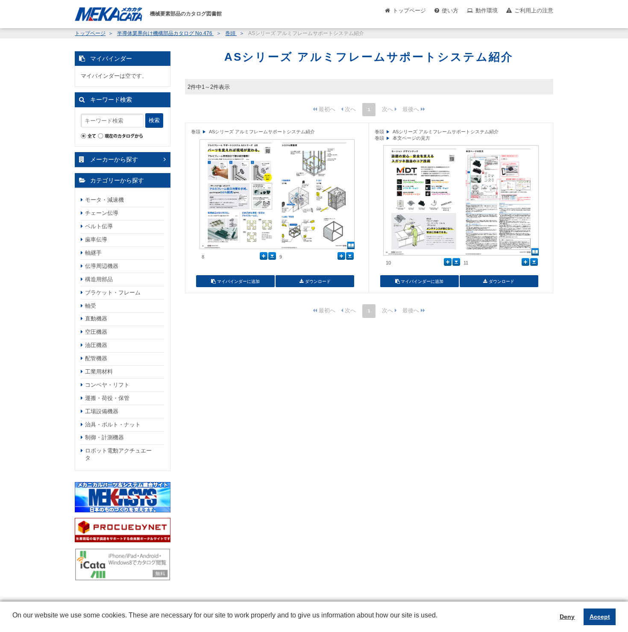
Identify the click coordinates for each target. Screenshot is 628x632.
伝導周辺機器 (101, 266)
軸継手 (93, 253)
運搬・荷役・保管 (107, 398)
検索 (154, 120)
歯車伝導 (96, 239)
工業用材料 (99, 371)
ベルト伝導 (99, 226)
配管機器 (96, 358)
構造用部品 (99, 279)
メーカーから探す (114, 159)
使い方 (450, 10)
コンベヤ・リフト (107, 385)
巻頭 (231, 33)
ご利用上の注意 (533, 10)
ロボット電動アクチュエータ (118, 454)
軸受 (90, 306)
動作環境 (486, 10)
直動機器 (96, 318)
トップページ (409, 10)
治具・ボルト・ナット (113, 424)
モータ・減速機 (104, 200)
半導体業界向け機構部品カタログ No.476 (165, 33)
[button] (13, 621)
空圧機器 (96, 332)
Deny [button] (567, 616)
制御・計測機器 (104, 437)
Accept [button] (600, 616)
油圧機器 (96, 345)
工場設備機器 (101, 411)
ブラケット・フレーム (113, 292)
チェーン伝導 (101, 213)
